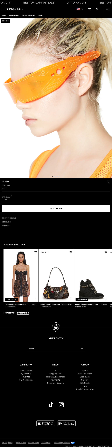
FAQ (55, 371)
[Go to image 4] (57, 176)
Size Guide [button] (6, 222)
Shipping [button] (5, 226)
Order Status (26, 371)
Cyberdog (6, 185)
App (85, 386)
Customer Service (55, 383)
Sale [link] (40, 16)
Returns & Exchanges (55, 377)
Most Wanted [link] (28, 16)
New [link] (4, 16)
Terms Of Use (21, 442)
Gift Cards (85, 383)
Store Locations (85, 374)
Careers (85, 380)
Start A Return (26, 380)
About (85, 371)
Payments (55, 380)
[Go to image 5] (59, 176)
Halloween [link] (14, 16)
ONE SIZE (6, 197)
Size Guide (85, 377)
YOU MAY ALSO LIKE (14, 244)
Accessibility (46, 442)
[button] (38, 2)
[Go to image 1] (52, 176)
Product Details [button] (9, 218)
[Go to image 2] (54, 176)
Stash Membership (84, 389)
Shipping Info (55, 374)
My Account (26, 374)
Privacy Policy (7, 442)
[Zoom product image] (56, 98)
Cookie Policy (33, 442)
